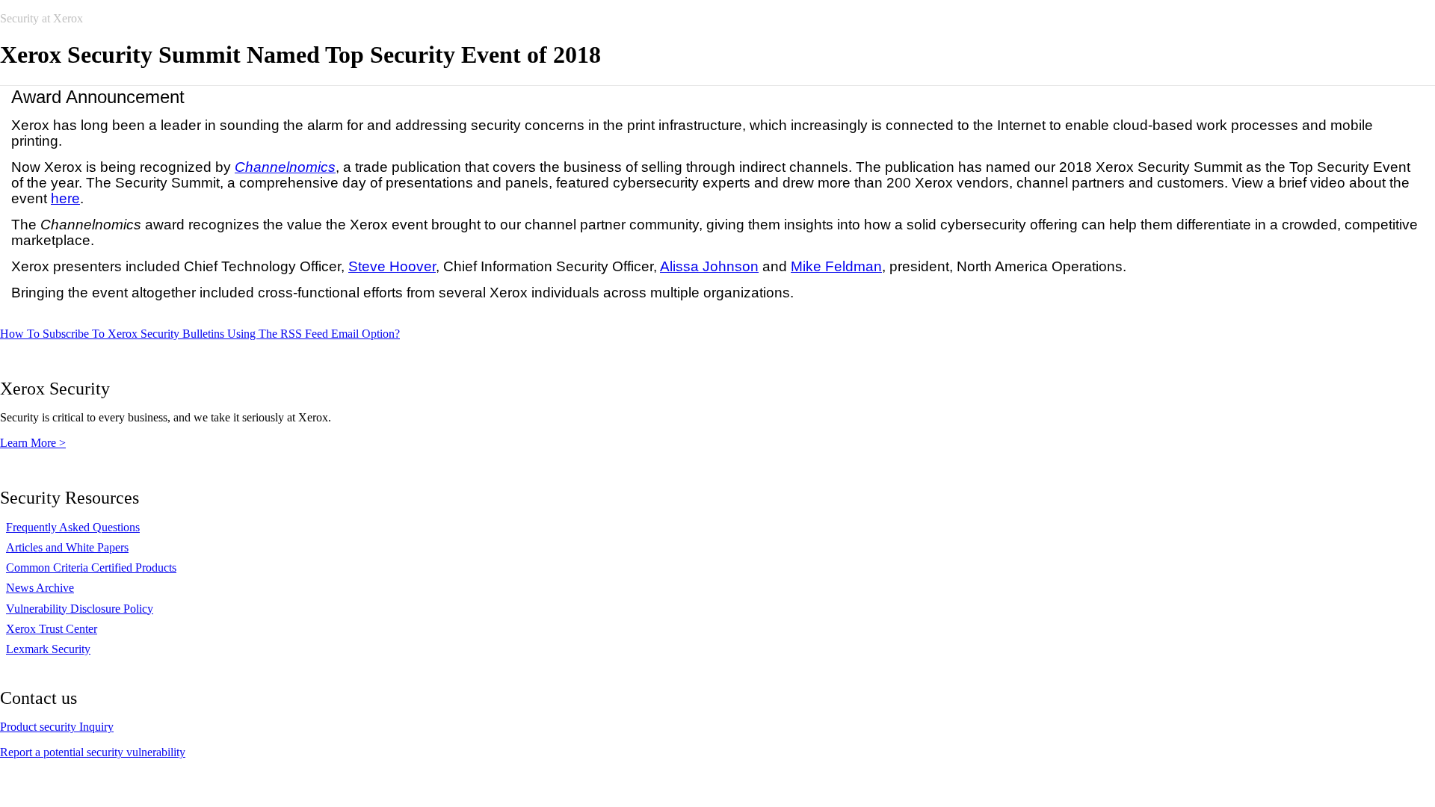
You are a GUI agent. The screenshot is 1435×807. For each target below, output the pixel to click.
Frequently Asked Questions (73, 527)
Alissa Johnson (709, 266)
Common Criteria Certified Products (91, 567)
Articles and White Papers (67, 547)
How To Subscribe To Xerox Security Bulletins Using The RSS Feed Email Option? (200, 333)
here (65, 198)
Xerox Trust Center (51, 628)
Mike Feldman (836, 266)
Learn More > (33, 442)
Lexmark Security (48, 649)
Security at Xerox (41, 18)
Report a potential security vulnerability (92, 752)
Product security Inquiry (57, 726)
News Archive (40, 587)
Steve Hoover (392, 266)
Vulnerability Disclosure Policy (79, 608)
